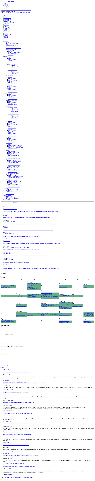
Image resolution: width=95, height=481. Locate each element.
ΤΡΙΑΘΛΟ (8, 179)
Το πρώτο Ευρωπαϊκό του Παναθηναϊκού (49, 296)
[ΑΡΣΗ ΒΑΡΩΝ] (7, 15)
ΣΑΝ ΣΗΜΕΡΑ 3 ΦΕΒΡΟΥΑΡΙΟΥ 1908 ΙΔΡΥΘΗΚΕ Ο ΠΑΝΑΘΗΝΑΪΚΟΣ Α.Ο (17, 413)
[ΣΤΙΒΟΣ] (5, 35)
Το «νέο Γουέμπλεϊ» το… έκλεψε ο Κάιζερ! (32, 297)
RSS (9, 1)
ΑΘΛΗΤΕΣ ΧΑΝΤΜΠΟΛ (14, 187)
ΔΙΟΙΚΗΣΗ (5, 41)
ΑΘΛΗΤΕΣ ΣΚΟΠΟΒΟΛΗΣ (14, 167)
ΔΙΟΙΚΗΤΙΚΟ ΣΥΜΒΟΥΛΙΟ (12, 43)
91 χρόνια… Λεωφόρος (77, 296)
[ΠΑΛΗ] (5, 26)
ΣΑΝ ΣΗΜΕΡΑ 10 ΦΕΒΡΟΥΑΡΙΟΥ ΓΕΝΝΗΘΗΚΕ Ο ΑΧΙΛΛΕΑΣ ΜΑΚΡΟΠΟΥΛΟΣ (18, 402)
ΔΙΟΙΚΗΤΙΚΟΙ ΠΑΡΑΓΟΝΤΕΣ (15, 52)
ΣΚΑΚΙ (7, 159)
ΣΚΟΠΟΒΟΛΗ (9, 163)
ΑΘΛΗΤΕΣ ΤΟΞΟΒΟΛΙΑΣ (14, 177)
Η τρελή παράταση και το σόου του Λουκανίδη (64, 286)
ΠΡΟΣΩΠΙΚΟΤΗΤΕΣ (10, 50)
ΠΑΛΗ (7, 125)
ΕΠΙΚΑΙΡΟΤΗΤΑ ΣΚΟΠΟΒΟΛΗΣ (15, 166)
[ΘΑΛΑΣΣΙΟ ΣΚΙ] (7, 19)
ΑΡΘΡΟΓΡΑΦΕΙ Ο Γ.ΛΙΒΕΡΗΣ (12, 189)
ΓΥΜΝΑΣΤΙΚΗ (9, 75)
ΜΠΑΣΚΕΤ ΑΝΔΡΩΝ (13, 107)
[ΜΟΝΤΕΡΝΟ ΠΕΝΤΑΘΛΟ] (9, 22)
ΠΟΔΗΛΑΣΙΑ (9, 137)
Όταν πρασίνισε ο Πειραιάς (46, 293)
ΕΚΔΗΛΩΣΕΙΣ (6, 199)
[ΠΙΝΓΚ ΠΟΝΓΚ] (7, 27)
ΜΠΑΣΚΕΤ (8, 106)
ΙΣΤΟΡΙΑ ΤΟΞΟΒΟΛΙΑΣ (13, 175)
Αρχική (4, 3)
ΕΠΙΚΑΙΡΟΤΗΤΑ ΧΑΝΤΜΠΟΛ (15, 185)
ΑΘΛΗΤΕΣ (10, 51)
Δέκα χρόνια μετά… (20, 296)
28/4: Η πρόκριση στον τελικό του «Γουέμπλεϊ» (88, 314)
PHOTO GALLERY (12, 62)
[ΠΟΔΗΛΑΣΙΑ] (6, 28)
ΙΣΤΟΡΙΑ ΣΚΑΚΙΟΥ (12, 160)
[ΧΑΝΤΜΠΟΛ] (6, 38)
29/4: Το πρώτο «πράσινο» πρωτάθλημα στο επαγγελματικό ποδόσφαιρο (7, 321)
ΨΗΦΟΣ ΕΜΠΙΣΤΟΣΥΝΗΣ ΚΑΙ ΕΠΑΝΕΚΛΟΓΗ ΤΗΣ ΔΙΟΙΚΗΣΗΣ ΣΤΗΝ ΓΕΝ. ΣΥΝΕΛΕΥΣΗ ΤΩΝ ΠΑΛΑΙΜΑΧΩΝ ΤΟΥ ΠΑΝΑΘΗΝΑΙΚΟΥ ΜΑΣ (30, 223)
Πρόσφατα (5, 206)
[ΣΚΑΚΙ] (5, 33)
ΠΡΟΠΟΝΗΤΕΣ (14, 111)
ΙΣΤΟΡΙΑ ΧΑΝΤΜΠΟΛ (13, 184)
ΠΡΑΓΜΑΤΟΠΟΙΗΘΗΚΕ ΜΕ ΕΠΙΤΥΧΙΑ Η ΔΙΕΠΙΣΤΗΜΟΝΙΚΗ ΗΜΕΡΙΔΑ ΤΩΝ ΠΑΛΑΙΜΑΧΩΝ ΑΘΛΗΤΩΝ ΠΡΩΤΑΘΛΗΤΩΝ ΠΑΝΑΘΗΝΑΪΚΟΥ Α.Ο (31, 268)
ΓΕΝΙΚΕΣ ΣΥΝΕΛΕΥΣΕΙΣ (11, 45)
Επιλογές (5, 205)
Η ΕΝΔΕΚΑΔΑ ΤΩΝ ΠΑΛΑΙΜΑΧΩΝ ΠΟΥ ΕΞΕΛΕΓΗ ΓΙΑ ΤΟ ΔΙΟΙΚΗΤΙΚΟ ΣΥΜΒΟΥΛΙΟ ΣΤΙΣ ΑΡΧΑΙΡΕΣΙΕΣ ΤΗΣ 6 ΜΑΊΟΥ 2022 (28, 230)
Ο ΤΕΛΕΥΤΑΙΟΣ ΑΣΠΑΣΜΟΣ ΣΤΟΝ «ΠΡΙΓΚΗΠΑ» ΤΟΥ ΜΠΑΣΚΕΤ (16, 262)
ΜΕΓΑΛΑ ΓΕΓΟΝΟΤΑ (11, 49)
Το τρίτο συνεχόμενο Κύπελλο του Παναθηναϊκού (65, 308)
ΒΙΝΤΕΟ (8, 192)
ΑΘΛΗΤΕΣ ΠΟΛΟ (12, 153)
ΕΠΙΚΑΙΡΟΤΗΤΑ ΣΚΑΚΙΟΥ (14, 161)
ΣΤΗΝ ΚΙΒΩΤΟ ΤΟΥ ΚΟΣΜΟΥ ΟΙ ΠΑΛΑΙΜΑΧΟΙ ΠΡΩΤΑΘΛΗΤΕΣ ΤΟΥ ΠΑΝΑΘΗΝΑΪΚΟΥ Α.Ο (21, 455)
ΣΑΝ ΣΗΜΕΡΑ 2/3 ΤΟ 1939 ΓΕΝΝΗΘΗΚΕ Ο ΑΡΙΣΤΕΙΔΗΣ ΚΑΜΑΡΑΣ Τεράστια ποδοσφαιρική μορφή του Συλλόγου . (24, 382)
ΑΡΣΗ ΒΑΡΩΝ (9, 57)
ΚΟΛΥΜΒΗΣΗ (9, 93)
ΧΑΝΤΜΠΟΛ (9, 183)
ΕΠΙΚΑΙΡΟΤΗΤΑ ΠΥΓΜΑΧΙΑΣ (15, 157)
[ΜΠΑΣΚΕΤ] (6, 23)
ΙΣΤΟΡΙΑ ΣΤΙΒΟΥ (12, 169)
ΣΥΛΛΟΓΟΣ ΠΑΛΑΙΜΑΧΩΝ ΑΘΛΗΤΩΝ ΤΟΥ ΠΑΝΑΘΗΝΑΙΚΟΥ (19, 477)
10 (13, 474)
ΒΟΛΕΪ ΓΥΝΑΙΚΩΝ (12, 70)
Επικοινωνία (5, 5)
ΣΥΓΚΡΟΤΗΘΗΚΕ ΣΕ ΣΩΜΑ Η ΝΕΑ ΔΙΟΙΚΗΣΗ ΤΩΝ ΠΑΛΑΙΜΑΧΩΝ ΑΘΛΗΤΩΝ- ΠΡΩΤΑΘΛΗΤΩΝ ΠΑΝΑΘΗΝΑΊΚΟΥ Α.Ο (26, 217)
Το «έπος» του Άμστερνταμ (33, 283)
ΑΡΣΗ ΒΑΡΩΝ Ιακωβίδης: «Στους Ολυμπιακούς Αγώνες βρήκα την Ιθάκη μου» (17, 434)
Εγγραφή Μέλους (6, 6)
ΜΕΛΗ (7, 44)
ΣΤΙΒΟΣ (7, 168)
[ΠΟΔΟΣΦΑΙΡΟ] (7, 29)
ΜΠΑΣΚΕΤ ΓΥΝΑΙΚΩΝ (13, 114)
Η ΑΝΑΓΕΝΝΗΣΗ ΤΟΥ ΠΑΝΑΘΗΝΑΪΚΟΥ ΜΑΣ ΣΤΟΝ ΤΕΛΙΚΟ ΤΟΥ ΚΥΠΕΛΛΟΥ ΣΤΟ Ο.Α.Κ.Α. (21, 236)
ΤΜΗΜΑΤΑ (5, 56)
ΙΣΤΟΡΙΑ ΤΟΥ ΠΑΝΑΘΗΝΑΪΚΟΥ (13, 48)
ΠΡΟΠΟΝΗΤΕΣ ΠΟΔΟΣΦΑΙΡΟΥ (15, 147)
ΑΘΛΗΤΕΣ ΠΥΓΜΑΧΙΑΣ (14, 158)
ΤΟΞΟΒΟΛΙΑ (9, 174)
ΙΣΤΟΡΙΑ (5, 46)
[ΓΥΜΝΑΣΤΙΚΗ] (7, 18)
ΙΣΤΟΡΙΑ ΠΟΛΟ (11, 151)
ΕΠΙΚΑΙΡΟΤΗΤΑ (12, 59)
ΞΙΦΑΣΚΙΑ (8, 119)
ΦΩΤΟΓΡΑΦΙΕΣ (9, 191)
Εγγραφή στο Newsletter (8, 7)
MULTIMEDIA (6, 190)
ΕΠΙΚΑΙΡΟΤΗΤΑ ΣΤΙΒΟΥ (14, 170)
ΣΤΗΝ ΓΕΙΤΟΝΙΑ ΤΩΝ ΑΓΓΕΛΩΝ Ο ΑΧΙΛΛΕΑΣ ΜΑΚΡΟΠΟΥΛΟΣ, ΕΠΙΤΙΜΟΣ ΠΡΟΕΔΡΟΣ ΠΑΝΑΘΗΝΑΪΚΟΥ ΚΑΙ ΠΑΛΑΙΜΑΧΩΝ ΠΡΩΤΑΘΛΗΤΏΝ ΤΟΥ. (32, 211)
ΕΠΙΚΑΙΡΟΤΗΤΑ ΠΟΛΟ (13, 152)
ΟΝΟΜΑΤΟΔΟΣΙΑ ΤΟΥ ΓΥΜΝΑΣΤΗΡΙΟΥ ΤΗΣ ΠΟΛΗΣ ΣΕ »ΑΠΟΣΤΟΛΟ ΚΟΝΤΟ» (19, 466)
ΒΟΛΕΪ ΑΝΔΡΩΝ (12, 64)
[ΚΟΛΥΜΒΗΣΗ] (7, 21)
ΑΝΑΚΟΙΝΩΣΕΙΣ (7, 195)
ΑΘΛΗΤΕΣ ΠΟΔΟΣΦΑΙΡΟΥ (14, 146)
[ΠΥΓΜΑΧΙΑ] (6, 32)
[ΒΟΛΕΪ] (5, 16)
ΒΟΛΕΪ (7, 63)
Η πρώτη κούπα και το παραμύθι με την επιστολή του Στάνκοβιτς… (49, 298)
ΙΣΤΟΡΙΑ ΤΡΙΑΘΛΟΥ (13, 180)
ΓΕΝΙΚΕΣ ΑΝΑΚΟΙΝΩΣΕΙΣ (12, 197)
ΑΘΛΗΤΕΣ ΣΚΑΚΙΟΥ (13, 162)
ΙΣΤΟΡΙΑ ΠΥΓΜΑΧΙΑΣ (13, 155)
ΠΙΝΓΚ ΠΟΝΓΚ (9, 131)
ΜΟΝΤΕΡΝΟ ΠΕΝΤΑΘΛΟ (12, 100)
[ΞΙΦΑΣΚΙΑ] (6, 25)
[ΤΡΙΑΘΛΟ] (6, 37)
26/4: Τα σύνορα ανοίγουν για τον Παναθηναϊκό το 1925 (65, 314)
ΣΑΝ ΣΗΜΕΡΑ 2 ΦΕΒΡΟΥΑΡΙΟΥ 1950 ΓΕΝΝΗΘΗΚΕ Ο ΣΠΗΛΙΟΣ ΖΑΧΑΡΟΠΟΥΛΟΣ (19, 423)
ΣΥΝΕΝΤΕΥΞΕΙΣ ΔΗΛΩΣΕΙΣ (12, 198)
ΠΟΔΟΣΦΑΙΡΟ (9, 143)
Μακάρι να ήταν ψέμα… (6, 287)
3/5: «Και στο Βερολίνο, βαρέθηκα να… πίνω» (64, 322)
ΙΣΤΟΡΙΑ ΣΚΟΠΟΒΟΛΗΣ (14, 165)
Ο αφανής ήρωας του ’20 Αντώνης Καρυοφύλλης (21, 305)
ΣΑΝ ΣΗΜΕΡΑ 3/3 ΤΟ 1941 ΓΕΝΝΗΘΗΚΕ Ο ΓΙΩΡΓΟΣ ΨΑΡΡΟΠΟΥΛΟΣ (16, 372)
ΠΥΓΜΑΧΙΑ (8, 154)
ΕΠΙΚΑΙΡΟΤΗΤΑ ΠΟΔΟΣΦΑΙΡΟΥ (16, 145)
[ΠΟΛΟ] (5, 30)
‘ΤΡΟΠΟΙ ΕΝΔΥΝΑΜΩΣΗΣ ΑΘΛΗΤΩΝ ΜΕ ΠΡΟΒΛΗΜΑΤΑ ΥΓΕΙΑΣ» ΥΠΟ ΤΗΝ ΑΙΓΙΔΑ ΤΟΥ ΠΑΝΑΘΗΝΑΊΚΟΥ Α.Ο (25, 255)
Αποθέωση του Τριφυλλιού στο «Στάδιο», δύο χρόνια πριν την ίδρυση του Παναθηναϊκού (50, 305)
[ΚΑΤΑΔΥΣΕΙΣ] (6, 20)
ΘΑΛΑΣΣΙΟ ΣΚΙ (9, 81)
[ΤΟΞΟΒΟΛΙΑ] (6, 36)
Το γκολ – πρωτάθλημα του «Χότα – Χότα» (33, 295)
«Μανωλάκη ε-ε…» (45, 313)
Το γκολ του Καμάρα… (88, 312)
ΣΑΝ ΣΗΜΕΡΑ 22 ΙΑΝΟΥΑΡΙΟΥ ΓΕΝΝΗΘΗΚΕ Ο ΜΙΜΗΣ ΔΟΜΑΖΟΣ (16, 445)
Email (12, 1)
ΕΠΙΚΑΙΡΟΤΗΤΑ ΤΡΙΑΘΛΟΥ (14, 181)
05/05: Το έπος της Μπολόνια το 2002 (87, 322)
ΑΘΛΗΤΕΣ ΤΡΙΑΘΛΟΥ (13, 182)
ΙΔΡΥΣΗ (7, 42)
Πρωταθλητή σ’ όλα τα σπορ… (7, 296)
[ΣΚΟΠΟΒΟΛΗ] (7, 34)
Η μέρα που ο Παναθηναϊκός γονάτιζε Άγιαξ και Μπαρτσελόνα (33, 286)
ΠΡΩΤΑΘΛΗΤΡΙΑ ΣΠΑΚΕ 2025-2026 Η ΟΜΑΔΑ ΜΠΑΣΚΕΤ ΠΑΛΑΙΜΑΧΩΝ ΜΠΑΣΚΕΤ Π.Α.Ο (21, 249)
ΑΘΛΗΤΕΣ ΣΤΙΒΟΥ (12, 172)
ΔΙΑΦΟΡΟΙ (10, 55)
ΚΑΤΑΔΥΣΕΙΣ (9, 87)
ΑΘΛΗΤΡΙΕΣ (14, 73)
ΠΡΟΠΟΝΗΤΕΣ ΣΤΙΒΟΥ (13, 173)
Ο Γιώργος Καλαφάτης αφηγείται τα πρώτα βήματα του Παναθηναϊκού (15, 392)
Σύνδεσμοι (5, 4)
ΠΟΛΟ (7, 150)
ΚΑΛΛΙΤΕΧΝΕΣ (12, 53)
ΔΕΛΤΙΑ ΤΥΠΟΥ (9, 196)
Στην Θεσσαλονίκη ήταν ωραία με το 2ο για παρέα (77, 305)
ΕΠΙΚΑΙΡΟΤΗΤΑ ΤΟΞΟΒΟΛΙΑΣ (15, 176)
